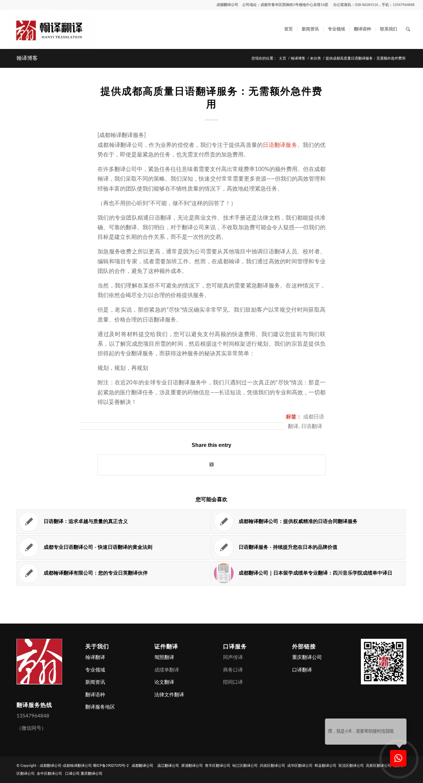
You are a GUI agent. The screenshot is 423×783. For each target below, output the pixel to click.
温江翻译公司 (168, 765)
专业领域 (95, 670)
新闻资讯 (95, 682)
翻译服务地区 (100, 707)
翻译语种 (95, 694)
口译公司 (72, 773)
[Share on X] (211, 465)
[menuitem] (288, 29)
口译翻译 (302, 670)
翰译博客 (27, 58)
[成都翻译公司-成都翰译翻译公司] (52, 29)
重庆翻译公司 (307, 657)
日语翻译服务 (280, 145)
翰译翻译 (95, 657)
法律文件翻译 (169, 694)
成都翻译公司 (227, 5)
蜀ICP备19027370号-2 (111, 765)
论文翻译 (164, 682)
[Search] (408, 29)
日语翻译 (311, 426)
